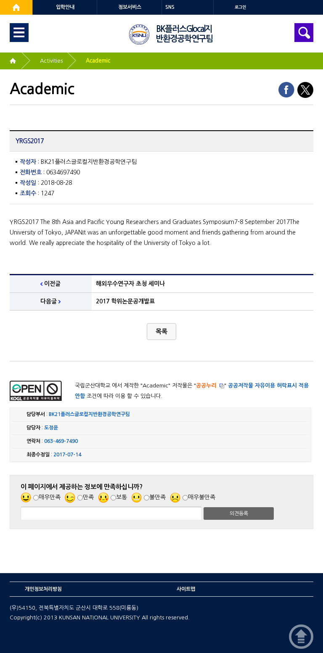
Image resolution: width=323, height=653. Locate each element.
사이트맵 (186, 589)
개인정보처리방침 (43, 589)
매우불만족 (201, 497)
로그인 (240, 7)
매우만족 (50, 497)
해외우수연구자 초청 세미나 (130, 284)
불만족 (157, 497)
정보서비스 (129, 7)
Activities (51, 60)
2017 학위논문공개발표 (125, 301)
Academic (98, 60)
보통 (121, 497)
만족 (88, 497)
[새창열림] (16, 7)
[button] (161, 331)
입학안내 (65, 7)
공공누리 (206, 385)
